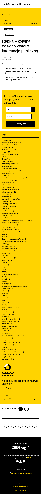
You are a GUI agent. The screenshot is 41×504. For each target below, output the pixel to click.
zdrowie (6, 185)
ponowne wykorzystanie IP (12, 171)
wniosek (6, 152)
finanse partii (7, 260)
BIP (4, 157)
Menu (35, 4)
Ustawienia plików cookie (20, 486)
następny (34, 23)
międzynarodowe (9, 192)
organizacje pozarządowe (12, 189)
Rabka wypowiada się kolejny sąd (17, 68)
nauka (5, 347)
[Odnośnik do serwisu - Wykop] (34, 425)
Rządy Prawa (8, 161)
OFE (4, 295)
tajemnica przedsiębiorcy (11, 319)
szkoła (5, 298)
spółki (5, 300)
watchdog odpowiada (10, 206)
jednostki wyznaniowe (10, 274)
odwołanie (6, 201)
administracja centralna (11, 142)
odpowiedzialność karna (11, 213)
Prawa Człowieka (9, 145)
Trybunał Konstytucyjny (10, 229)
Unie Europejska (8, 345)
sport (4, 234)
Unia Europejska (8, 211)
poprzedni (7, 23)
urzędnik (6, 356)
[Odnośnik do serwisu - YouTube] (27, 425)
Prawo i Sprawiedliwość (11, 354)
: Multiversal (20, 490)
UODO (5, 331)
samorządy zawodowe (11, 199)
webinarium (7, 324)
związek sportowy (9, 314)
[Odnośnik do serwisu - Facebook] (20, 425)
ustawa (5, 265)
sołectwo (6, 293)
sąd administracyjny (9, 246)
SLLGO (5, 218)
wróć (6, 20)
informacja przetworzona (11, 232)
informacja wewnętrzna (10, 307)
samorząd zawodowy (10, 248)
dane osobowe (8, 173)
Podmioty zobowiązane (10, 204)
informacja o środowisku (11, 222)
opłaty (5, 236)
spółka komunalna (9, 258)
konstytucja (7, 166)
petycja (5, 262)
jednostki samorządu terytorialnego (15, 178)
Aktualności (6, 15)
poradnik (6, 253)
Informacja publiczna (10, 164)
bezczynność (8, 182)
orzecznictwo (8, 187)
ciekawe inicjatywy (9, 180)
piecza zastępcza (9, 349)
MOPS (5, 302)
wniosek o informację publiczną (13, 335)
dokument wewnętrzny (10, 225)
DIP (4, 305)
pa (4, 276)
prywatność (7, 215)
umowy (5, 244)
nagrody (5, 316)
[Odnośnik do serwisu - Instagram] (20, 431)
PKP (4, 269)
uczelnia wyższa (8, 312)
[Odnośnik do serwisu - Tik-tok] (6, 425)
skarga (5, 175)
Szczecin (6, 333)
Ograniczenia (9, 35)
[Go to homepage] (17, 4)
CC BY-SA (30, 458)
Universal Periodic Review (11, 251)
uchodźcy (6, 279)
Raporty (5, 208)
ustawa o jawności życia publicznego (15, 286)
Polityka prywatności (20, 483)
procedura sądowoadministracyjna (14, 241)
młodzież (6, 291)
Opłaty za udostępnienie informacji (14, 239)
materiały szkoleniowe (10, 321)
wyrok (5, 309)
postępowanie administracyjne (13, 352)
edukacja (6, 197)
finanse (6, 159)
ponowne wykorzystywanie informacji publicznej (18, 220)
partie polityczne (8, 227)
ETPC (5, 272)
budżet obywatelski (9, 326)
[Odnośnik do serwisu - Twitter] (13, 425)
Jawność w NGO (9, 149)
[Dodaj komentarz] (26, 409)
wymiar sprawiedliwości (11, 168)
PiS (4, 340)
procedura (6, 194)
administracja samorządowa (12, 154)
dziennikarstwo (8, 338)
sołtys (5, 281)
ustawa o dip (7, 147)
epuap (5, 255)
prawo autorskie (8, 359)
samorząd (6, 284)
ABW (5, 267)
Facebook (6, 328)
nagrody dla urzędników (11, 342)
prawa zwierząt (8, 288)
